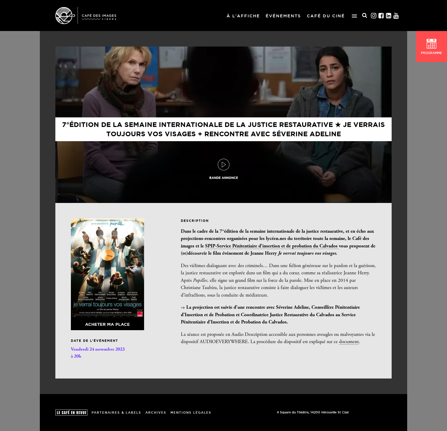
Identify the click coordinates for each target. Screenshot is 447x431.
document (349, 341)
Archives (155, 412)
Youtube (396, 15)
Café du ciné (326, 15)
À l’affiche (243, 15)
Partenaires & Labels (116, 412)
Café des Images (85, 15)
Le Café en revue (71, 412)
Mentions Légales (190, 412)
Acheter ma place (107, 324)
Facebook (381, 15)
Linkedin (389, 15)
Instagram (374, 15)
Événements (283, 15)
